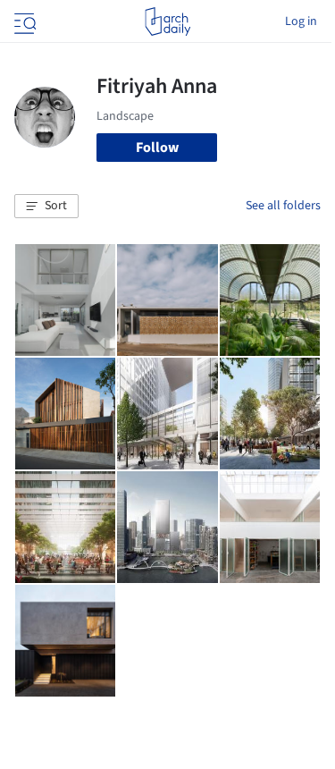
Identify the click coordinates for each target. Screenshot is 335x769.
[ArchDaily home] (167, 21)
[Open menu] (23, 21)
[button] (46, 206)
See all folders (283, 206)
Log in (301, 21)
